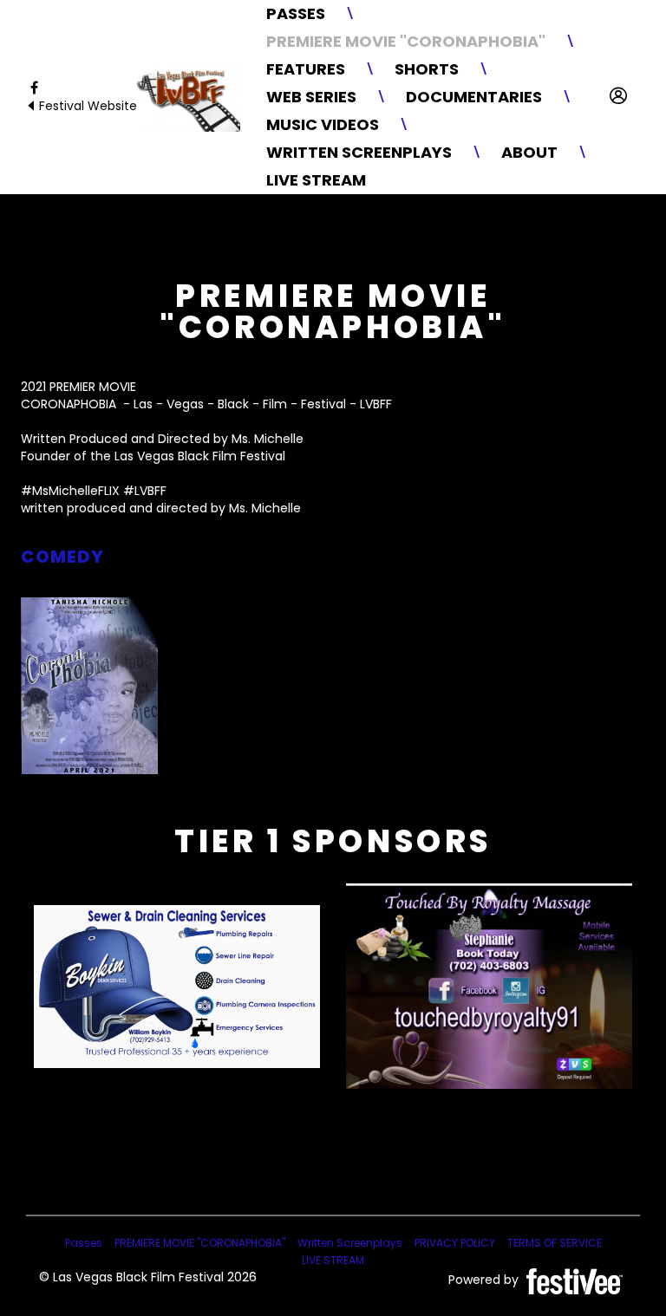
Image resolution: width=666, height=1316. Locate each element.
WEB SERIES (311, 96)
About (529, 152)
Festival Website (86, 105)
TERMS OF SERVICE (554, 1242)
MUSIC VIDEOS (322, 124)
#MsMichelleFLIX (70, 490)
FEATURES (305, 69)
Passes (295, 13)
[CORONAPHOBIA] (89, 685)
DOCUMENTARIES (474, 96)
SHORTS (427, 69)
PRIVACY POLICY (455, 1242)
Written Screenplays (359, 152)
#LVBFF (144, 490)
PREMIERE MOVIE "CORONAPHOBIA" (405, 41)
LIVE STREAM (316, 180)
